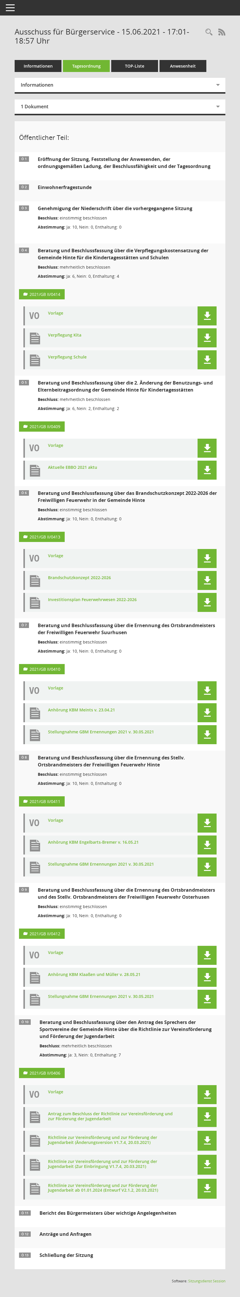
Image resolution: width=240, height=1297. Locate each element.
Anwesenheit (183, 66)
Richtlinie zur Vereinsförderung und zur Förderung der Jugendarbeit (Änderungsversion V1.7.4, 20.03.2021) (102, 1140)
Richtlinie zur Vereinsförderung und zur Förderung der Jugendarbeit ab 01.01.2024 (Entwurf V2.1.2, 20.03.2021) (103, 1188)
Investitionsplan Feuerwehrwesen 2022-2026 (92, 599)
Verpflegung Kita (64, 335)
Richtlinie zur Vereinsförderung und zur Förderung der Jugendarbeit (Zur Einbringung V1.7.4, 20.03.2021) (102, 1164)
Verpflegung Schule (67, 357)
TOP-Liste (134, 66)
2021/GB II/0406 (45, 1073)
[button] (207, 315)
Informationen (38, 66)
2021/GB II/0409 (45, 426)
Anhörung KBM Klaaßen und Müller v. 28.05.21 (94, 974)
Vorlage (55, 313)
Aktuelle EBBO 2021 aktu (72, 467)
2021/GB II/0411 (45, 801)
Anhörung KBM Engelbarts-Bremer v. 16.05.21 (93, 842)
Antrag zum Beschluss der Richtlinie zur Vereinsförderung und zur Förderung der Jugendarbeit (110, 1116)
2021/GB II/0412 (45, 933)
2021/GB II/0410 (45, 669)
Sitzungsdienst (206, 1281)
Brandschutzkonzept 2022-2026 (79, 577)
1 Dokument (34, 106)
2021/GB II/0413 (45, 537)
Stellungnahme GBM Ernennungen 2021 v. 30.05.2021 (101, 732)
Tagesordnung (86, 66)
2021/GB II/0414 (45, 294)
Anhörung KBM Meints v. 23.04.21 (81, 710)
